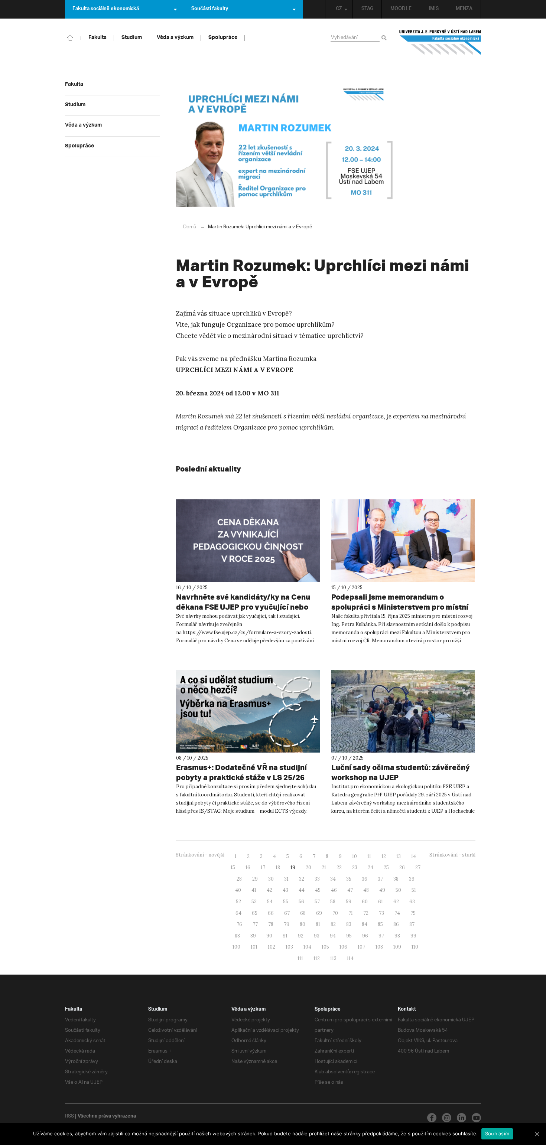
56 (301, 901)
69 (319, 913)
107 (361, 947)
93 (316, 936)
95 (349, 936)
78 (270, 924)
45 (318, 890)
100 (236, 947)
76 (239, 924)
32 (301, 879)
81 (318, 924)
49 (382, 890)
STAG (367, 9)
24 (370, 867)
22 (339, 867)
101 (254, 947)
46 (334, 890)
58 (332, 901)
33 (317, 879)
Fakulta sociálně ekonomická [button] (105, 9)
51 (414, 890)
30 (271, 879)
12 (383, 856)
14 (413, 856)
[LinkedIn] (461, 1117)
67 (287, 913)
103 (289, 947)
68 (303, 913)
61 (380, 901)
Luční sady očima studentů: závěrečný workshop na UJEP (400, 772)
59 (348, 901)
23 (354, 867)
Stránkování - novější (200, 855)
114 (350, 958)
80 (302, 924)
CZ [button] (339, 9)
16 (248, 867)
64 (238, 913)
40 (238, 890)
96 (365, 936)
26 (402, 867)
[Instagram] (446, 1117)
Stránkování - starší (452, 855)
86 (396, 924)
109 (397, 947)
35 (348, 879)
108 (379, 947)
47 (350, 890)
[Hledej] (385, 38)
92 (300, 936)
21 (324, 867)
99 (413, 936)
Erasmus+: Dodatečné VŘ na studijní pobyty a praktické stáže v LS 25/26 (241, 772)
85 (380, 924)
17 (263, 867)
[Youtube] (476, 1117)
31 (286, 879)
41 (253, 890)
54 (270, 901)
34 (333, 879)
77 (255, 924)
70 (335, 913)
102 (271, 947)
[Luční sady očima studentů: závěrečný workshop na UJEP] (403, 711)
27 (417, 867)
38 (396, 879)
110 (415, 947)
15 (233, 867)
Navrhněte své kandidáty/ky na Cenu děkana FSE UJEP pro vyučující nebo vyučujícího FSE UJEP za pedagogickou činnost (247, 612)
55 (285, 901)
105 (325, 947)
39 (412, 879)
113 (333, 958)
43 (285, 890)
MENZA (464, 9)
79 (286, 924)
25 (386, 867)
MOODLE (401, 9)
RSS (69, 1117)
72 (365, 913)
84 (364, 924)
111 (300, 958)
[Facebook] (431, 1117)
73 (381, 913)
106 (343, 947)
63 (412, 901)
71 (350, 913)
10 (354, 856)
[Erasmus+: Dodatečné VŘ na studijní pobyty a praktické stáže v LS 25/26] (248, 711)
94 (333, 936)
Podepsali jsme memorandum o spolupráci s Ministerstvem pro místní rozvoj (399, 607)
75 (413, 913)
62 (396, 901)
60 (365, 901)
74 (397, 913)
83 (348, 924)
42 (269, 890)
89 (253, 936)
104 (307, 947)
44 (302, 890)
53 (254, 901)
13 (398, 856)
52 (238, 901)
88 (237, 936)
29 (255, 879)
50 (398, 890)
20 (308, 867)
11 (369, 856)
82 (333, 924)
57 (317, 901)
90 (269, 936)
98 (397, 936)
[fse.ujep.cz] (440, 42)
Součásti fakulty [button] (209, 9)
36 (364, 879)
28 (239, 879)
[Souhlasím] (536, 1134)
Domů (189, 227)
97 (381, 936)
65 (254, 913)
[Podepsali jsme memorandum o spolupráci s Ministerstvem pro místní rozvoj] (403, 541)
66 (271, 913)
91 (285, 936)
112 (316, 958)
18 (278, 867)
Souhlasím (497, 1133)
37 (380, 879)
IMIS (434, 9)
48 (366, 890)
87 (412, 924)
